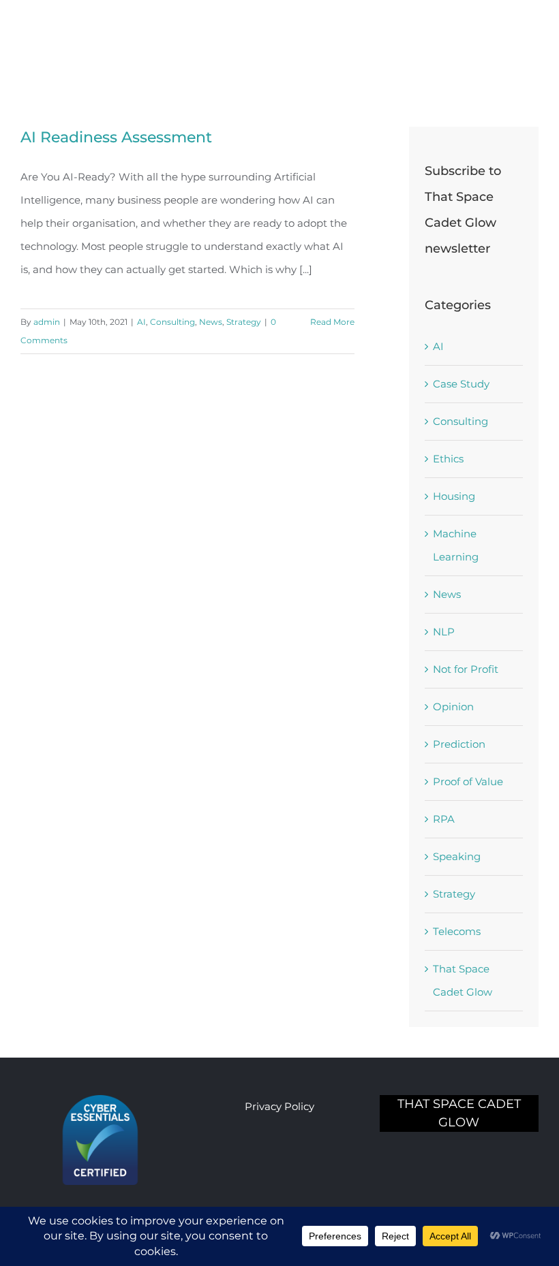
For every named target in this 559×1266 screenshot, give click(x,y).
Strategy (243, 322)
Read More (332, 322)
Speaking (457, 856)
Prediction (459, 744)
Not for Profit (465, 669)
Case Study (461, 383)
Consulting (172, 322)
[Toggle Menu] (528, 33)
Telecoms (457, 931)
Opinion (453, 706)
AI (141, 322)
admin (46, 322)
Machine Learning (456, 545)
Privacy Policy (279, 1106)
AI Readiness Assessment (116, 137)
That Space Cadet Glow (462, 980)
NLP (444, 631)
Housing (454, 496)
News (210, 322)
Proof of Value (468, 781)
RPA (444, 818)
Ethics (448, 458)
